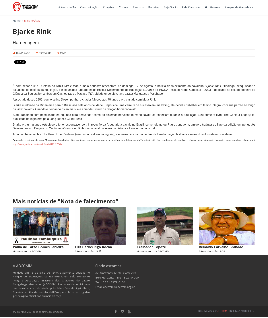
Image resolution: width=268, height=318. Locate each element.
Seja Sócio (171, 7)
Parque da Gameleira (239, 7)
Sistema (214, 7)
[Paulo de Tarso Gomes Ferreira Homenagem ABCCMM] (41, 226)
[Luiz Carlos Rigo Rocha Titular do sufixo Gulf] (103, 226)
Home (17, 20)
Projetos (108, 7)
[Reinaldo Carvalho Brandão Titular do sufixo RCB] (227, 226)
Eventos (138, 7)
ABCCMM (222, 311)
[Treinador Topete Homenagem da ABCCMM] (165, 226)
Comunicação (89, 7)
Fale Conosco (191, 7)
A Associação (67, 7)
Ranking (154, 7)
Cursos (124, 7)
